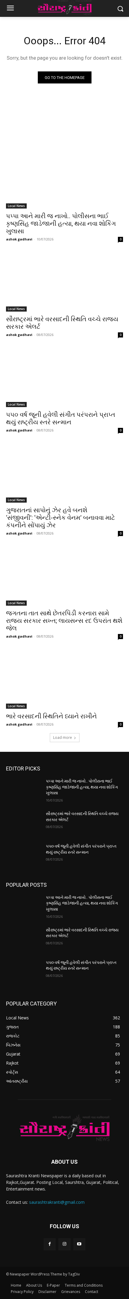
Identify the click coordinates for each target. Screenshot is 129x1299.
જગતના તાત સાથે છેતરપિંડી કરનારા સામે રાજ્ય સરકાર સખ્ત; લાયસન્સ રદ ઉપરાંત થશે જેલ (64, 621)
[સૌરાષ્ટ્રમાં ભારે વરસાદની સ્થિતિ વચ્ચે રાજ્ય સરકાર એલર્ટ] (64, 282)
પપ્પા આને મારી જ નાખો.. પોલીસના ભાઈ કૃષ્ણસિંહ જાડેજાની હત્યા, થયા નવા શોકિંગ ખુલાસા (61, 223)
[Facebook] (50, 1244)
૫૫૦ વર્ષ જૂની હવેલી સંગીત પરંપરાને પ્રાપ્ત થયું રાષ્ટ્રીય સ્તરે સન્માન (60, 418)
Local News (16, 206)
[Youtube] (79, 1244)
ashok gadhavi (19, 239)
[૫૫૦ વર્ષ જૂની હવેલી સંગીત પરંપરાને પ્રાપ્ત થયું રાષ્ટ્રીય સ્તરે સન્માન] (64, 377)
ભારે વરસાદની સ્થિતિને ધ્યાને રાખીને (51, 716)
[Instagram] (64, 1244)
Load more (62, 737)
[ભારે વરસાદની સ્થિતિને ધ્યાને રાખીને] (64, 679)
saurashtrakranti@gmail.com (57, 1202)
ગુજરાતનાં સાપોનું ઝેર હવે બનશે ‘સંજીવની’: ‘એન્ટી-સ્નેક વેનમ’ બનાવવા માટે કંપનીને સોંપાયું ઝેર (60, 518)
